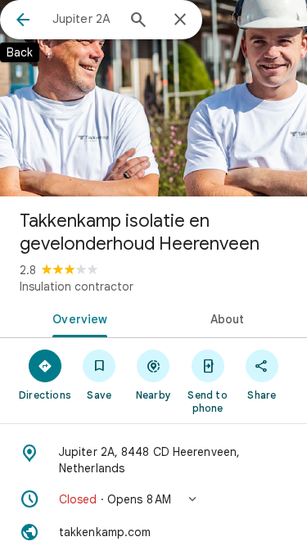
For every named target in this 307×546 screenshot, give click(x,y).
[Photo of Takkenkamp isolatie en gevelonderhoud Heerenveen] (153, 98)
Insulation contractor (76, 286)
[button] (153, 499)
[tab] (77, 317)
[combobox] (83, 19)
